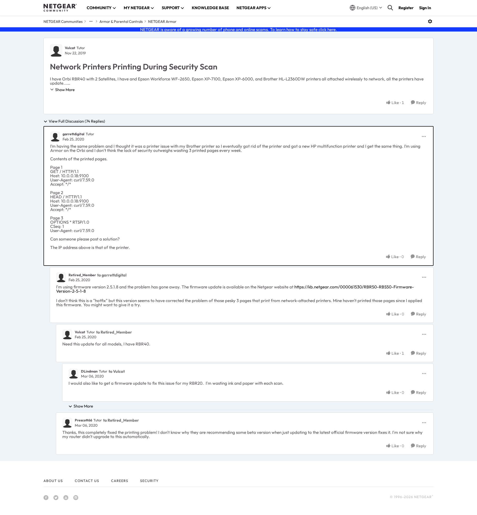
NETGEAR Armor (162, 21)
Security (149, 481)
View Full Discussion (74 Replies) (77, 121)
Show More (65, 90)
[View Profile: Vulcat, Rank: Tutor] (56, 50)
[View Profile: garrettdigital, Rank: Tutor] (55, 136)
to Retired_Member (114, 332)
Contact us (87, 481)
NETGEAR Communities (62, 21)
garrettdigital (73, 134)
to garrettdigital (111, 275)
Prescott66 (83, 420)
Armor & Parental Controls (121, 21)
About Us (53, 481)
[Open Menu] (430, 21)
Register (406, 7)
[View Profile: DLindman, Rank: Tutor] (74, 373)
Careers (119, 481)
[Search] (390, 8)
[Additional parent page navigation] (91, 21)
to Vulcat (117, 371)
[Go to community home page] (60, 8)
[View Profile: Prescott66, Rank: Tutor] (67, 423)
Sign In (425, 7)
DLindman (89, 371)
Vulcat (70, 48)
